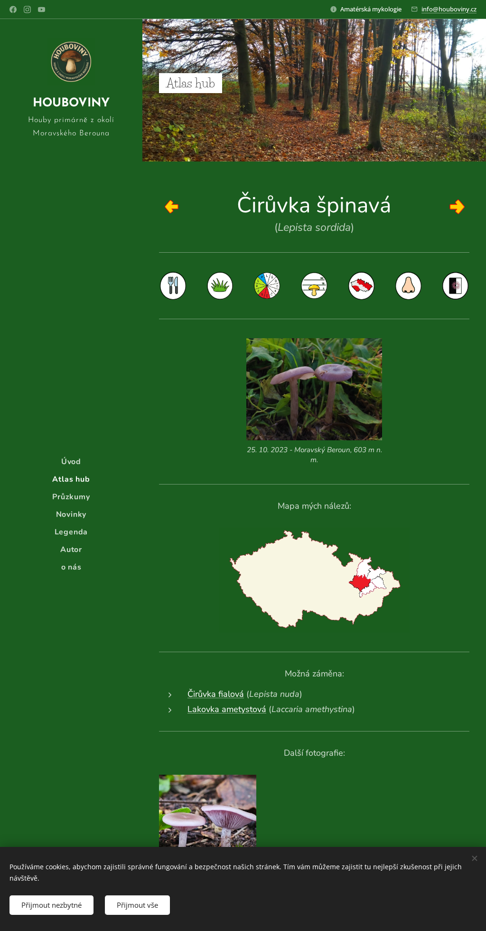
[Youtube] (41, 9)
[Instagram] (27, 9)
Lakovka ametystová (226, 709)
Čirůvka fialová (215, 694)
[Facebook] (13, 9)
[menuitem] (71, 461)
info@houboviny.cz (449, 9)
